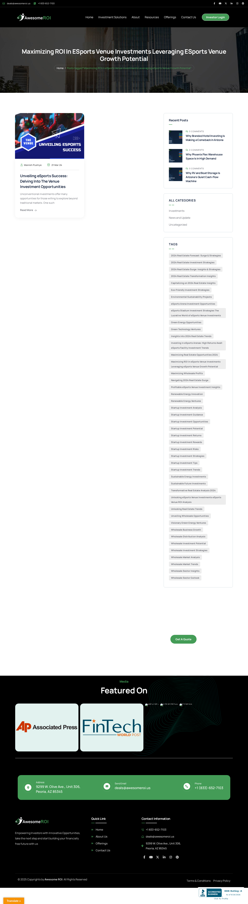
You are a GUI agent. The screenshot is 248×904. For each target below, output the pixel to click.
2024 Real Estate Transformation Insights (193, 276)
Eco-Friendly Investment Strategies (190, 289)
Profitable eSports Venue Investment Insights (195, 387)
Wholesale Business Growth (186, 529)
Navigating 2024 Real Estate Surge (189, 380)
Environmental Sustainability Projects (191, 296)
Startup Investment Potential (187, 428)
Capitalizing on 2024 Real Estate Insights (193, 283)
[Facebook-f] (214, 3)
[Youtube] (220, 3)
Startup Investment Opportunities (189, 421)
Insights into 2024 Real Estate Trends (191, 336)
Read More (26, 210)
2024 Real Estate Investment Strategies (192, 262)
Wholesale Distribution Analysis (188, 536)
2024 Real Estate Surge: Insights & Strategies (195, 269)
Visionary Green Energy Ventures (188, 522)
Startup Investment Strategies (187, 455)
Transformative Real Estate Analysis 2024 (193, 490)
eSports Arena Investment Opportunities (193, 303)
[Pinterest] (243, 3)
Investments (176, 211)
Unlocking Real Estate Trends (186, 508)
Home (89, 17)
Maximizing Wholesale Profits (187, 373)
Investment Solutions (112, 17)
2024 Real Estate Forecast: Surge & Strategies (196, 255)
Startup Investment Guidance (187, 414)
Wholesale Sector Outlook (185, 577)
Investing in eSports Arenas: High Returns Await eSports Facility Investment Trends (196, 345)
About (136, 17)
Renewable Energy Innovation (187, 394)
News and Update (179, 218)
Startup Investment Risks (185, 449)
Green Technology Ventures (186, 329)
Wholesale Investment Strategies (189, 550)
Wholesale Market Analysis (185, 557)
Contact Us (188, 17)
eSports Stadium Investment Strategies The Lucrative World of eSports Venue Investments (196, 313)
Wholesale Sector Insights (185, 570)
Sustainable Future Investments (188, 483)
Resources (152, 17)
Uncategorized (178, 224)
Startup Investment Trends (185, 469)
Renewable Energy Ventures (186, 400)
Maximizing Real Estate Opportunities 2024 (194, 354)
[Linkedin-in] (231, 3)
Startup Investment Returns (186, 435)
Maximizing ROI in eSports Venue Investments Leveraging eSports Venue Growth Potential (196, 364)
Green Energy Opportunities (186, 322)
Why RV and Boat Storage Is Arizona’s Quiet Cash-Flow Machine (203, 177)
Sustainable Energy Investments (188, 476)
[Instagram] (237, 3)
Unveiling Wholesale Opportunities (190, 515)
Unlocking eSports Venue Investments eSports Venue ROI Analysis (196, 500)
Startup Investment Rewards (186, 442)
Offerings (170, 17)
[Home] (34, 17)
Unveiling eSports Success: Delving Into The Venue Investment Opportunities (44, 181)
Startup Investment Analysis (186, 407)
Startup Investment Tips (184, 462)
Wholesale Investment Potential (188, 543)
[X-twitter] (225, 3)
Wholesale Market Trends (184, 564)
